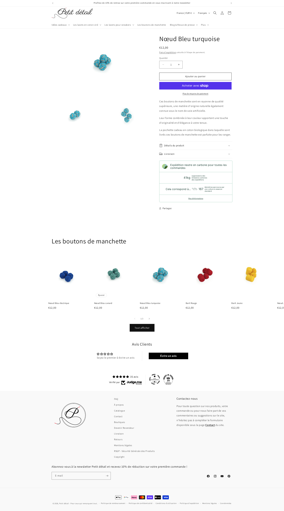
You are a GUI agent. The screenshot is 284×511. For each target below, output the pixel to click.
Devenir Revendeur (124, 427)
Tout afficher (142, 327)
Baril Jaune (237, 303)
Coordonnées (225, 503)
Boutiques (119, 422)
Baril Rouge (191, 303)
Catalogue (119, 410)
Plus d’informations (195, 198)
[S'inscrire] (107, 476)
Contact (118, 416)
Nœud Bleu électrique (58, 303)
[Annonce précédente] (52, 3)
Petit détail (64, 503)
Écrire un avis (168, 356)
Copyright (119, 456)
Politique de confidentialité (141, 503)
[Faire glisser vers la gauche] (134, 318)
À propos (119, 404)
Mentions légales (123, 445)
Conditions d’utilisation (166, 503)
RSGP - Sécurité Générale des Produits (134, 451)
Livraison (119, 433)
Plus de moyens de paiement (195, 93)
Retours (118, 439)
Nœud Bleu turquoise (150, 303)
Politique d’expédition (189, 503)
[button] (60, 24)
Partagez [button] (167, 208)
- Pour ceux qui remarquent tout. (84, 503)
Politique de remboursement (113, 503)
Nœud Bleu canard (103, 303)
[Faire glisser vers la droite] (149, 318)
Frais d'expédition (167, 52)
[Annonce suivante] (231, 3)
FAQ (116, 398)
